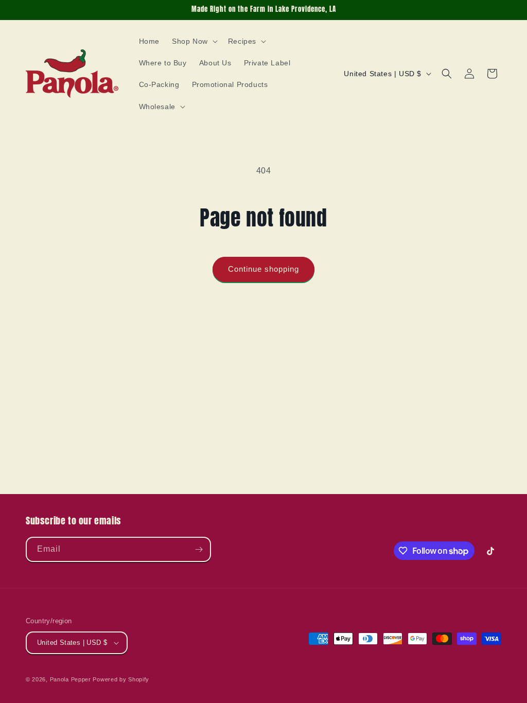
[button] (194, 41)
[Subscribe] (198, 549)
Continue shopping (263, 269)
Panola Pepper (70, 679)
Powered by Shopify (121, 679)
